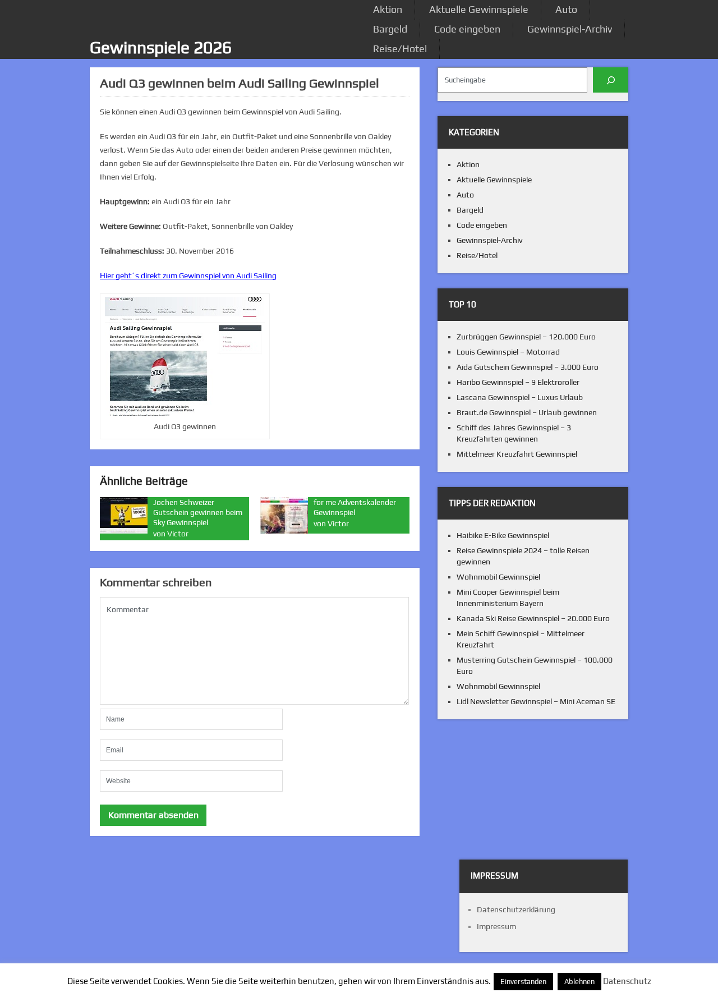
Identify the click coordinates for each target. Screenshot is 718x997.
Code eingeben (467, 29)
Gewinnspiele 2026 (161, 47)
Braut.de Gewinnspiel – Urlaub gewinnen (527, 412)
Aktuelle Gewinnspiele (478, 9)
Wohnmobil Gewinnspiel (498, 576)
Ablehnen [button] (579, 981)
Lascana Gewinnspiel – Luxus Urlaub (520, 397)
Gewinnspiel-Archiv (569, 29)
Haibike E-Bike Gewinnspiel (503, 535)
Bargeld (390, 29)
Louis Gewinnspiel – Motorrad (508, 351)
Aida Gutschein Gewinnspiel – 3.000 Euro (528, 366)
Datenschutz (627, 981)
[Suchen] (610, 80)
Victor (177, 533)
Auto (566, 9)
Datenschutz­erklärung (516, 909)
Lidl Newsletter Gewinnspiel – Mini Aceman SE (536, 701)
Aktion (387, 9)
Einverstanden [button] (523, 981)
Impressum (496, 926)
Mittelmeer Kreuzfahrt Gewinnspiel (517, 453)
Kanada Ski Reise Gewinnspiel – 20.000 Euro (533, 618)
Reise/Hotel (400, 48)
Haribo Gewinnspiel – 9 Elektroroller (518, 382)
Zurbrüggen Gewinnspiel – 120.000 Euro (526, 336)
